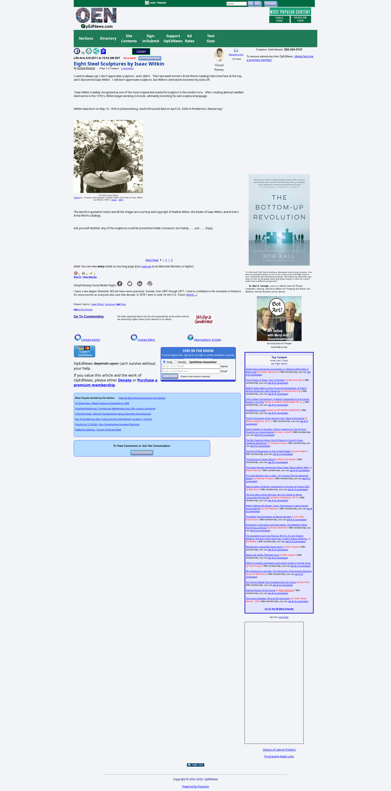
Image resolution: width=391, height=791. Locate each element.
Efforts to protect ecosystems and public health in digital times (278, 563)
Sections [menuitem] (86, 38)
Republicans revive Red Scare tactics (264, 546)
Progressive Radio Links (279, 756)
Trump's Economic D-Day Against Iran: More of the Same (275, 418)
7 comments (127, 68)
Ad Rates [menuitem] (189, 39)
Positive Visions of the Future (261, 590)
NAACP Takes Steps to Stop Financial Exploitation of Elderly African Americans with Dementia (276, 389)
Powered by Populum (195, 786)
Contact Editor (146, 340)
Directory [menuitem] (108, 38)
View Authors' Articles (207, 340)
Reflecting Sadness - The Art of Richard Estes (98, 429)
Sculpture (110, 304)
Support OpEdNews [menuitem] (171, 39)
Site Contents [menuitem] (129, 39)
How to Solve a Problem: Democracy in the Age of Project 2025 (277, 486)
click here (283, 617)
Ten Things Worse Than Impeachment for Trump (271, 582)
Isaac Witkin (97, 304)
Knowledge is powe (256, 410)
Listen (141, 51)
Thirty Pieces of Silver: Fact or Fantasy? (265, 380)
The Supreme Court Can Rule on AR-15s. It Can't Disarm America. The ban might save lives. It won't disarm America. (276, 537)
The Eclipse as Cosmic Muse (260, 459)
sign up (146, 266)
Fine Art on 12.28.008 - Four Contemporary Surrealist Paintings (107, 424)
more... (191, 294)
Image (77, 197)
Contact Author (90, 340)
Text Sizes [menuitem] (211, 39)
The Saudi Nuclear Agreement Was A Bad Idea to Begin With (277, 467)
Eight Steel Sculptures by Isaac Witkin (119, 63)
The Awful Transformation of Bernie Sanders (268, 516)
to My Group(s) (83, 309)
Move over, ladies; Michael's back (262, 554)
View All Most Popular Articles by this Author (142, 398)
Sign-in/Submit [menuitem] (150, 39)
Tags (121, 304)
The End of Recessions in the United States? (268, 451)
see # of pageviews (277, 382)
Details (114, 200)
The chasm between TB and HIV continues (268, 598)
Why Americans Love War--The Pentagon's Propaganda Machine (279, 571)
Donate (125, 380)
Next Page (152, 260)
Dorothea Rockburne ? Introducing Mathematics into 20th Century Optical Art (115, 408)
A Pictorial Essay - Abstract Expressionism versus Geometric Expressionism (113, 413)
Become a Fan (236, 54)
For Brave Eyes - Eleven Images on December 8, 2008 (102, 403)
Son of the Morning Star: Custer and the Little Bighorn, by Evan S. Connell (113, 419)
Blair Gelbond (286, 590)
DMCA (121, 200)
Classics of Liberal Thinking (279, 750)
